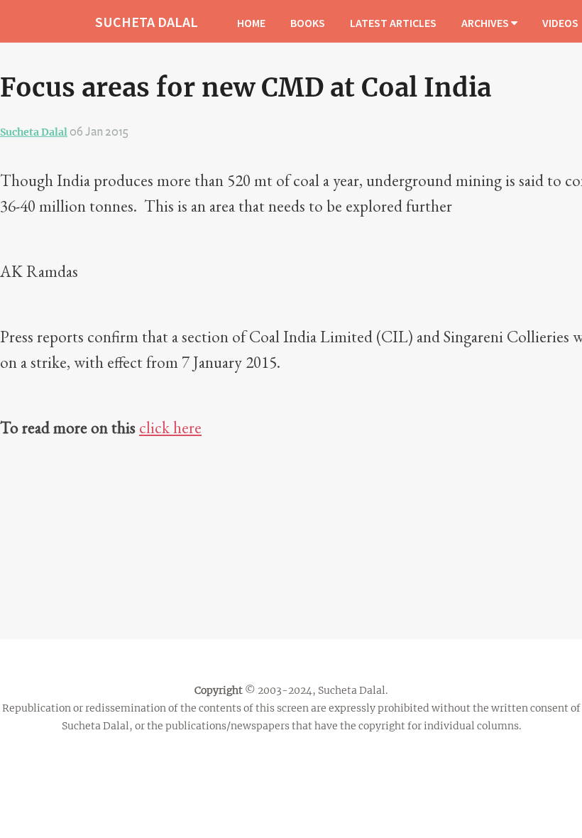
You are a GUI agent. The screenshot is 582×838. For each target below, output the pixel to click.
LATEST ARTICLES (393, 23)
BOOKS (307, 23)
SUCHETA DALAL (146, 22)
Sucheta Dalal (33, 132)
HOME (251, 23)
